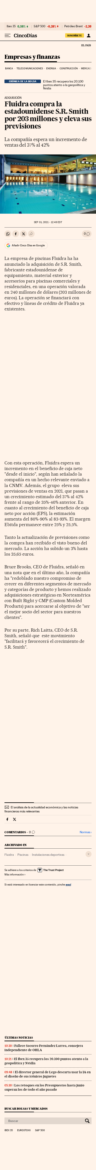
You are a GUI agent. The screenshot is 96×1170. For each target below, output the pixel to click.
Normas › (86, 832)
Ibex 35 (11, 26)
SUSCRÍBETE (74, 35)
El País (86, 45)
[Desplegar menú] (7, 35)
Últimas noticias (19, 1037)
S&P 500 (39, 26)
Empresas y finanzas (32, 57)
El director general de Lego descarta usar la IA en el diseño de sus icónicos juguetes (47, 1074)
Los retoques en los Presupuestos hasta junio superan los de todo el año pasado (44, 1087)
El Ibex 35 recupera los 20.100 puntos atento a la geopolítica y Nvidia (64, 85)
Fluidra (9, 854)
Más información (14, 874)
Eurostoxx (24, 1130)
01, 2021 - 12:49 (48, 222)
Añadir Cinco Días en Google (28, 245)
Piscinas (22, 854)
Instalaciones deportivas (48, 854)
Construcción (69, 68)
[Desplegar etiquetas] (89, 854)
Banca (9, 68)
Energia (51, 68)
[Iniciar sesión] (89, 36)
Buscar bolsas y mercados (26, 1108)
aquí (68, 884)
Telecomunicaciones (30, 68)
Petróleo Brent (73, 26)
